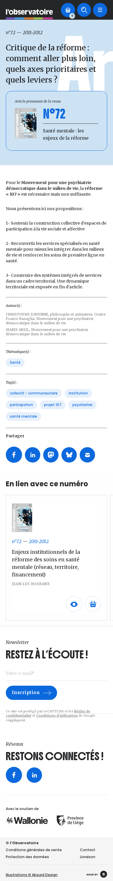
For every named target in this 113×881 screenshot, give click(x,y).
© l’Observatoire (22, 842)
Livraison (87, 856)
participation (21, 404)
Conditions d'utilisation (57, 715)
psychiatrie (82, 404)
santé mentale (23, 416)
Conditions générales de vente (34, 849)
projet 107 (52, 404)
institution (78, 393)
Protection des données (27, 856)
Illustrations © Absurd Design (32, 874)
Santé (15, 362)
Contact (87, 849)
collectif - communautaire (34, 393)
